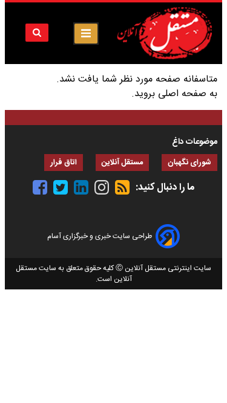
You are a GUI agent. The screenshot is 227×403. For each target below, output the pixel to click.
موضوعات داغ (194, 142)
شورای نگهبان (189, 162)
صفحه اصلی (182, 94)
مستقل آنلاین (122, 162)
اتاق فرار (63, 162)
